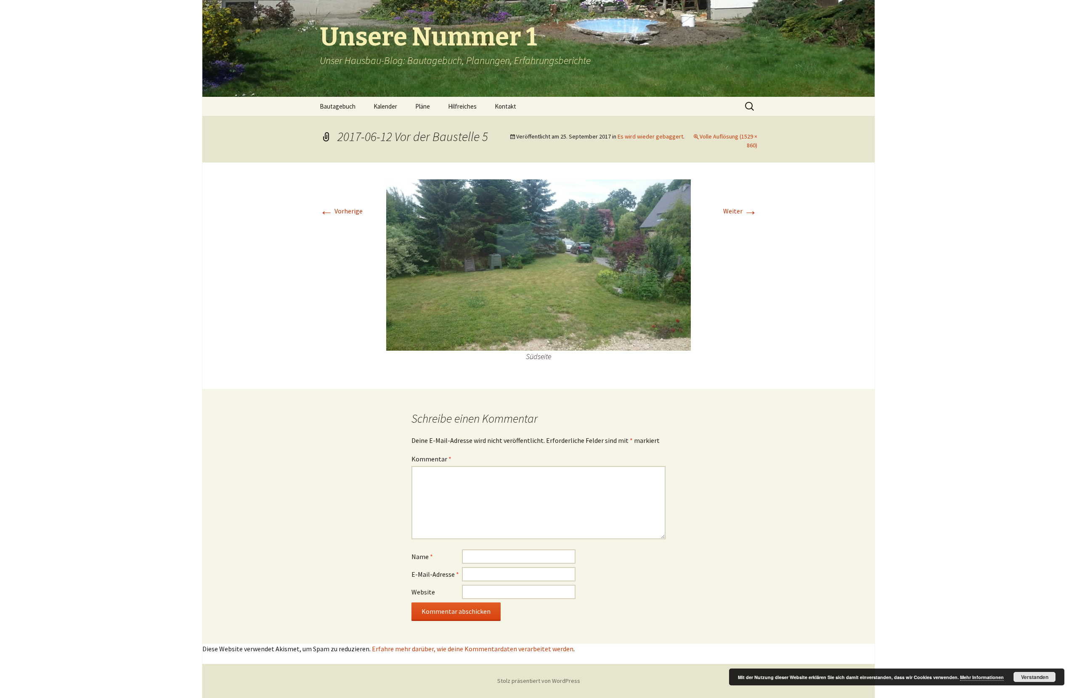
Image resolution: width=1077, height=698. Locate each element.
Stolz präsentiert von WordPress (538, 681)
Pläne (422, 106)
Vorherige (341, 211)
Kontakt (505, 106)
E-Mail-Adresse (435, 574)
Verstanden (1034, 677)
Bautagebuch (337, 106)
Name (422, 556)
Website (423, 592)
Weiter (740, 211)
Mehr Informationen (982, 677)
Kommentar (431, 459)
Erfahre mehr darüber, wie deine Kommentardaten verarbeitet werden (472, 649)
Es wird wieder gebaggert (650, 136)
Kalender (385, 106)
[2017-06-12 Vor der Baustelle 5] (538, 264)
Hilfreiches (462, 106)
